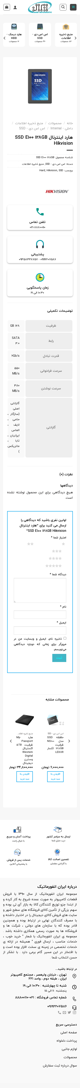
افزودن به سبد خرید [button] (55, 777)
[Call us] (59, 1013)
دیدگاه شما (58, 574)
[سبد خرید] (6, 7)
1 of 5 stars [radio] (58, 543)
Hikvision (52, 170)
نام (63, 607)
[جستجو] (63, 7)
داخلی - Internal (61, 128)
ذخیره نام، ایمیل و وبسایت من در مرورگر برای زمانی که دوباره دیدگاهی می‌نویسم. (40, 644)
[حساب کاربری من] (15, 7)
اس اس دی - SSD (32, 128)
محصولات (55, 123)
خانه (70, 123)
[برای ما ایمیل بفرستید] (64, 1013)
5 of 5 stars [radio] (48, 565)
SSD (61, 170)
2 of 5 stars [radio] (25, 543)
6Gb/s (15, 356)
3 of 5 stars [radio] (52, 551)
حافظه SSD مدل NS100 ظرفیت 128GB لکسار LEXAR (55, 745)
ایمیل (61, 623)
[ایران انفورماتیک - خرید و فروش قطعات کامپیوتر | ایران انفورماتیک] (40, 7)
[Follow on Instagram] (74, 1013)
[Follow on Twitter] (69, 1013)
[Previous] (75, 38)
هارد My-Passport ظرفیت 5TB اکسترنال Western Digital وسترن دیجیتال (24, 750)
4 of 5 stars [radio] (50, 558)
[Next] (5, 38)
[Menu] (73, 7)
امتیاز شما (58, 538)
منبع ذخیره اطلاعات (29, 123)
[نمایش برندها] (57, 192)
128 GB (14, 326)
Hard (42, 170)
